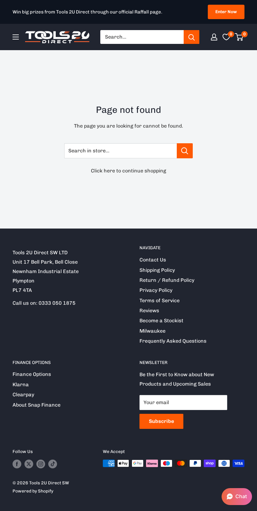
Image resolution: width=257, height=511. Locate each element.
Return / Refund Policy (166, 280)
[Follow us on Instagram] (40, 464)
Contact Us (152, 260)
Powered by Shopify (33, 491)
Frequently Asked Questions (173, 341)
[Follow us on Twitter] (28, 464)
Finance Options (32, 374)
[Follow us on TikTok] (52, 464)
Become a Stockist (161, 321)
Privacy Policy (155, 290)
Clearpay (23, 395)
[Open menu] (16, 37)
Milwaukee (152, 331)
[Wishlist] (226, 37)
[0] (239, 37)
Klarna (21, 384)
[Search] (191, 37)
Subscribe (161, 421)
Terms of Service (159, 300)
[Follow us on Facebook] (17, 464)
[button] (237, 496)
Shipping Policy (157, 270)
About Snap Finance (36, 405)
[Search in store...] (185, 150)
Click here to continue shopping (128, 171)
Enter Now (226, 11)
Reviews (149, 310)
